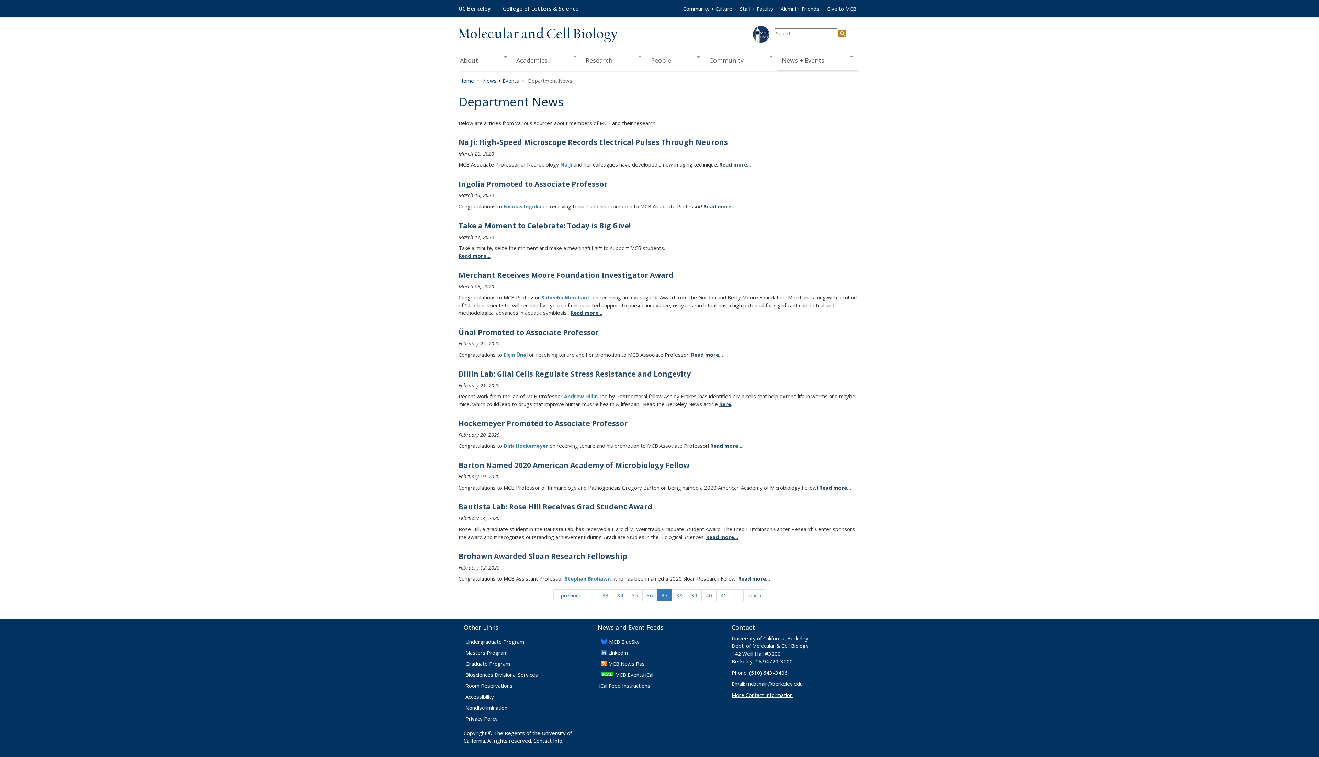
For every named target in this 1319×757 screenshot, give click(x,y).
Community (724, 60)
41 (724, 595)
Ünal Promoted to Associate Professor (529, 332)
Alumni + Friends (800, 8)
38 (679, 595)
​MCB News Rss (626, 663)
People (658, 60)
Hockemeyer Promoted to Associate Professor (543, 423)
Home (466, 80)
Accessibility (479, 696)
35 (635, 595)
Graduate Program (487, 663)
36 (650, 595)
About (468, 60)
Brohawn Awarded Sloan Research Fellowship (543, 556)
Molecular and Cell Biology (538, 34)
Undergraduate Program (494, 641)
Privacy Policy (481, 718)
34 (620, 595)
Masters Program (486, 652)
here (725, 404)
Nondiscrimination (486, 707)
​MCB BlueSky (624, 641)
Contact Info (547, 740)
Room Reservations (488, 685)
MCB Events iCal (634, 674)
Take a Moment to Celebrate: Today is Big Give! (545, 225)
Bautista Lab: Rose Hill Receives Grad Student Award (555, 507)
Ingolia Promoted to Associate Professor (533, 184)
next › (755, 595)
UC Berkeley (475, 8)
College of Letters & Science (541, 8)
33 (605, 595)
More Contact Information (762, 694)
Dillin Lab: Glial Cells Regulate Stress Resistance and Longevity (575, 374)
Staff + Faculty (756, 8)
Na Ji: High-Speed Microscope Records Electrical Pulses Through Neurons (593, 142)
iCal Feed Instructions (624, 685)
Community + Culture (707, 8)
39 (694, 595)
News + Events (801, 60)
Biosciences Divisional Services (501, 674)
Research (597, 60)
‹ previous (570, 595)
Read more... (735, 164)
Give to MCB (841, 8)
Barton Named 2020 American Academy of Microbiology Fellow (574, 465)
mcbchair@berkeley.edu (774, 683)
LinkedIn (618, 652)
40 (709, 595)
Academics (530, 60)
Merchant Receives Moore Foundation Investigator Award (566, 275)
